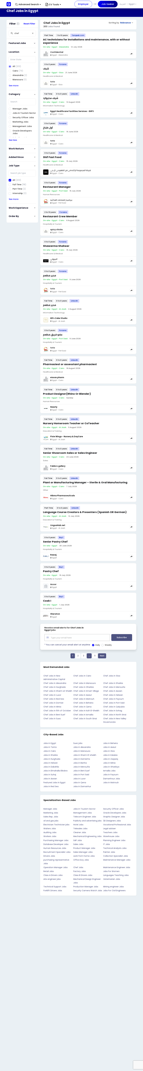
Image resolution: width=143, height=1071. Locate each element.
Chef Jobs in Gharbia (83, 687)
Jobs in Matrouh (111, 782)
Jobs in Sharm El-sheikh (84, 755)
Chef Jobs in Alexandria (54, 683)
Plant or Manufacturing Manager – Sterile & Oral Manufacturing (85, 482)
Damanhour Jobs (111, 778)
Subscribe (122, 637)
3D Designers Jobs (112, 820)
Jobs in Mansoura (81, 751)
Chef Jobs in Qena (82, 706)
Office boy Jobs (81, 859)
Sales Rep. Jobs (50, 816)
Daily (97, 645)
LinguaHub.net (57, 525)
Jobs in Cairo (49, 751)
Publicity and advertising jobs (87, 820)
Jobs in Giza (109, 751)
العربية (123, 4)
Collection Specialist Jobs (115, 856)
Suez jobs (77, 743)
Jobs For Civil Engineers (114, 890)
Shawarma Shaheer (56, 246)
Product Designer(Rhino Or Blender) (67, 394)
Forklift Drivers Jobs (52, 890)
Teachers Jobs (110, 832)
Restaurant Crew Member (60, 216)
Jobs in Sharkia (50, 755)
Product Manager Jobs (84, 848)
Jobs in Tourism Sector (84, 808)
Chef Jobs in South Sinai (85, 718)
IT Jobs (106, 844)
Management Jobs (82, 812)
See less (13, 140)
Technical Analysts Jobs (115, 848)
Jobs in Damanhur (82, 786)
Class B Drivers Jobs (82, 875)
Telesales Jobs (80, 828)
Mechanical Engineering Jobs (87, 836)
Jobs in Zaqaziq (110, 759)
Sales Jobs (78, 844)
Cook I (47, 600)
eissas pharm (57, 377)
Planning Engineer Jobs (114, 840)
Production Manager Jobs (85, 886)
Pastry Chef (51, 571)
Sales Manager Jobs (83, 852)
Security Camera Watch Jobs (87, 890)
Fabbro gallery (57, 466)
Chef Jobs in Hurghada (54, 687)
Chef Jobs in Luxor (52, 695)
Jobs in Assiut (109, 747)
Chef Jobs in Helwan (113, 695)
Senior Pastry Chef (55, 541)
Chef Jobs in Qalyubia (114, 706)
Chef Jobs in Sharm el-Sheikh (57, 691)
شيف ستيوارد (50, 98)
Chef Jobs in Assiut (82, 695)
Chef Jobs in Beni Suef (54, 714)
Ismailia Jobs (109, 770)
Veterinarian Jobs (111, 879)
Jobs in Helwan (50, 762)
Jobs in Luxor (79, 778)
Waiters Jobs (49, 828)
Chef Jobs (78, 867)
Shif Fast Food (52, 157)
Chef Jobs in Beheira (83, 702)
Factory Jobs (79, 871)
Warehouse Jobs (111, 836)
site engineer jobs (52, 879)
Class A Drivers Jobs (53, 875)
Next (102, 655)
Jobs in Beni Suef (81, 770)
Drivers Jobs (49, 856)
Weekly (108, 645)
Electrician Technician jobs (56, 824)
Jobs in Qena (79, 782)
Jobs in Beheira (110, 743)
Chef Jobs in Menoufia (114, 687)
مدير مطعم (49, 275)
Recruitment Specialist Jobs (57, 852)
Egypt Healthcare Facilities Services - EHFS (72, 111)
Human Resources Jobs (54, 848)
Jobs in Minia (109, 762)
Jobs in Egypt (49, 743)
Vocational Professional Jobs (117, 824)
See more (13, 85)
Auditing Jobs (49, 832)
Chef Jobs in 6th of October (57, 710)
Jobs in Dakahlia (51, 766)
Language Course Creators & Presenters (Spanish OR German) (85, 512)
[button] (28, 4)
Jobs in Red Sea (51, 786)
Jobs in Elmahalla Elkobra (55, 770)
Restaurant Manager (57, 187)
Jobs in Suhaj (49, 774)
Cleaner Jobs (79, 832)
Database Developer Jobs (55, 844)
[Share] (131, 54)
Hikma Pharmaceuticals (62, 495)
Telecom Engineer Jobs (84, 816)
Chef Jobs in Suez (52, 718)
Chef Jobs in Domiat (53, 702)
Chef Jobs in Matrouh (83, 699)
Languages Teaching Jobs (116, 875)
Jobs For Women (111, 871)
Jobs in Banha (80, 762)
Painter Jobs (109, 852)
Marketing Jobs (50, 812)
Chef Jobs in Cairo (82, 675)
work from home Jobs (84, 856)
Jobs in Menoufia (81, 766)
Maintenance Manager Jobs (116, 859)
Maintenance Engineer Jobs (116, 867)
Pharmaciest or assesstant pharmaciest (70, 364)
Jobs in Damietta (81, 759)
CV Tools (54, 4)
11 (95, 655)
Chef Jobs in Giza (111, 675)
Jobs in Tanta (50, 747)
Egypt (132, 4)
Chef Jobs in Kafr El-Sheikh (86, 710)
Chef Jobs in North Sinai (114, 714)
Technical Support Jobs (54, 886)
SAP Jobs (77, 840)
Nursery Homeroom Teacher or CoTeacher (71, 423)
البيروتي (53, 259)
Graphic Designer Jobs (114, 816)
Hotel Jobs (78, 824)
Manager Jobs (50, 808)
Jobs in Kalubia (110, 755)
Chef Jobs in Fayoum (113, 699)
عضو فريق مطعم (52, 334)
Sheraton (55, 613)
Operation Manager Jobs (55, 867)
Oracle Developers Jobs (114, 812)
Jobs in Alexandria (82, 747)
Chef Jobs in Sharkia (113, 683)
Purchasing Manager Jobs (55, 840)
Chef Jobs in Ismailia (83, 714)
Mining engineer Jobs (113, 886)
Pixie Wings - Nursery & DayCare (66, 436)
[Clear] (32, 33)
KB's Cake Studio (58, 318)
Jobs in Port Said (81, 774)
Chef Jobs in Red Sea (53, 699)
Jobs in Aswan (50, 778)
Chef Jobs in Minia (52, 706)
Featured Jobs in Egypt (54, 782)
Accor (53, 584)
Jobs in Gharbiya (111, 766)
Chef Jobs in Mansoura (84, 683)
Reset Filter (29, 23)
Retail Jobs (48, 871)
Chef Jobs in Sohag (112, 710)
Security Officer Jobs (113, 808)
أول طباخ (48, 127)
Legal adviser (109, 828)
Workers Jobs (49, 836)
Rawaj (53, 554)
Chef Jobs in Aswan (112, 691)
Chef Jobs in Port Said (113, 702)
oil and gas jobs (50, 820)
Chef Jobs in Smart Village (86, 691)
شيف (46, 68)
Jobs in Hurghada (51, 759)
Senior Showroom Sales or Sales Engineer (70, 453)
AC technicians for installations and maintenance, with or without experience (86, 41)
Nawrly (53, 407)
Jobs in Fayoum (110, 774)
